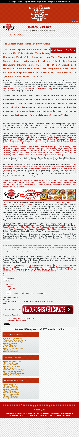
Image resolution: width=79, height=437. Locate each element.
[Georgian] (38, 406)
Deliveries (39, 11)
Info (8, 293)
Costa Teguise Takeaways (13, 342)
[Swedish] (39, 410)
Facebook (9, 284)
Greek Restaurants (11, 365)
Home (39, 5)
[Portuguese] (66, 406)
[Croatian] (24, 406)
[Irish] (47, 406)
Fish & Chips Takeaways (13, 371)
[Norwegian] (59, 406)
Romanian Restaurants (12, 361)
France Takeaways (11, 389)
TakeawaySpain (31, 413)
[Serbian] (75, 406)
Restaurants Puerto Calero (16, 321)
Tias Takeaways (10, 347)
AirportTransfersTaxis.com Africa (58, 415)
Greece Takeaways (11, 388)
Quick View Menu (27, 293)
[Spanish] (37, 410)
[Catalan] (20, 406)
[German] (41, 406)
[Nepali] (57, 406)
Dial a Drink (39, 9)
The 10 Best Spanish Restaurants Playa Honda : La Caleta (45, 168)
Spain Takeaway (10, 391)
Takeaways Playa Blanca (13, 338)
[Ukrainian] (44, 410)
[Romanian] (68, 406)
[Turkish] (42, 410)
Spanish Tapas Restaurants (14, 373)
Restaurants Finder (39, 17)
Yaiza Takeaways (10, 345)
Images (15, 293)
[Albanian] (8, 406)
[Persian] (61, 406)
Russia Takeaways (11, 396)
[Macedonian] (54, 406)
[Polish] (64, 406)
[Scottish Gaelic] (73, 406)
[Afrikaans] (6, 406)
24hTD (39, 19)
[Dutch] (31, 406)
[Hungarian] (45, 406)
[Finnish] (34, 406)
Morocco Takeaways (11, 394)
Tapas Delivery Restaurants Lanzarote (20, 319)
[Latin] (52, 406)
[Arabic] (11, 406)
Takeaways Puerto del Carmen (15, 340)
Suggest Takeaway (39, 13)
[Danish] (29, 406)
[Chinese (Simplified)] (22, 406)
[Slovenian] (35, 410)
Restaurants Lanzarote (39, 7)
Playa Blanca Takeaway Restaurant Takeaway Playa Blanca (27, 89)
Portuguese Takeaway (12, 375)
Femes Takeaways (11, 352)
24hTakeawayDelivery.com (16, 413)
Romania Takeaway (11, 384)
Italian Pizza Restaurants (13, 366)
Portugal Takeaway (11, 386)
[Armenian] (13, 406)
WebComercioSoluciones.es (18, 415)
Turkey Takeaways (11, 398)
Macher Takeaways (11, 350)
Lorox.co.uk (33, 415)
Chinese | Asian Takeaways (14, 370)
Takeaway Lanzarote (39, 26)
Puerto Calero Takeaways (13, 348)
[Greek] (43, 406)
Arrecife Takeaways (11, 343)
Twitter (8, 286)
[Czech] (27, 406)
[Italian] (50, 406)
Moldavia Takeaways (11, 393)
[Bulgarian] (17, 406)
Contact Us (39, 15)
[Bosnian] (15, 406)
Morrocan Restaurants (12, 363)
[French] (36, 406)
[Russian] (70, 406)
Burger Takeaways (11, 368)
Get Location (42, 293)
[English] (4, 406)
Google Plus (10, 289)
